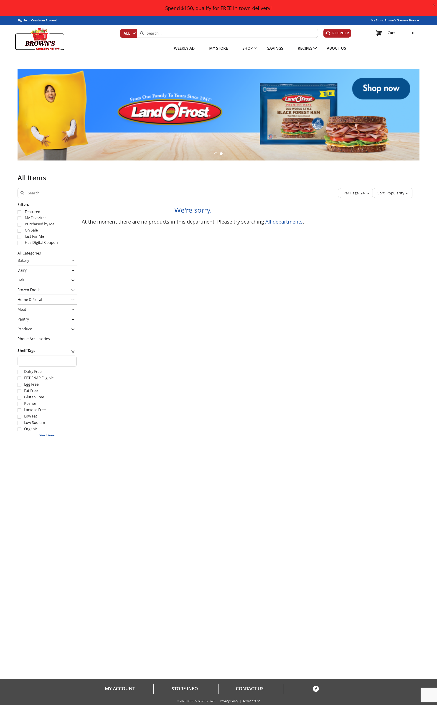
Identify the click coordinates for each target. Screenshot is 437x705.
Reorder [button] (340, 33)
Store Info (185, 688)
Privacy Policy (229, 701)
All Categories (29, 253)
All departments (284, 221)
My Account (120, 688)
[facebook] (316, 689)
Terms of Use (251, 701)
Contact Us (250, 688)
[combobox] (128, 33)
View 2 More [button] (47, 435)
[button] (401, 20)
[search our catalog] (142, 33)
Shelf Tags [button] (26, 350)
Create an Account (44, 20)
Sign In (22, 20)
